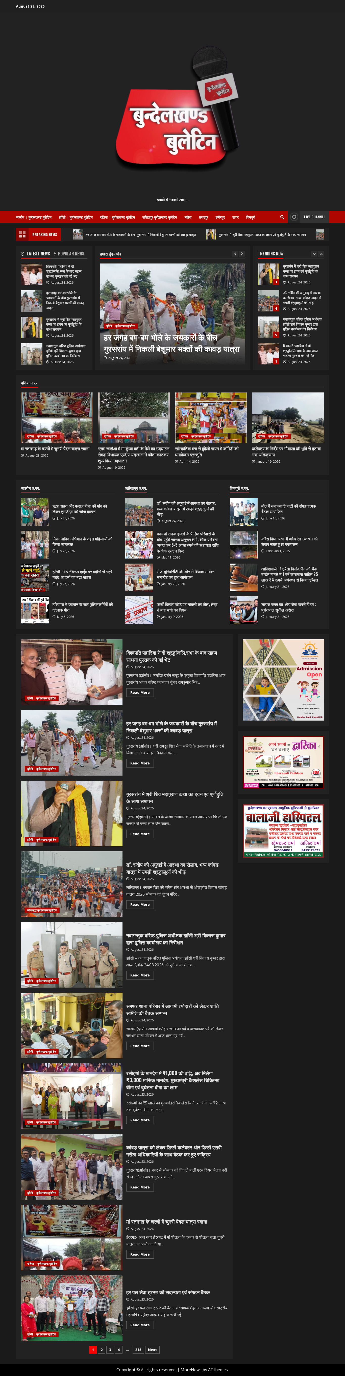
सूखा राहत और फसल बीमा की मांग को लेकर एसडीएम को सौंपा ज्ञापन (35, 512)
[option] (174, 313)
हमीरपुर (220, 217)
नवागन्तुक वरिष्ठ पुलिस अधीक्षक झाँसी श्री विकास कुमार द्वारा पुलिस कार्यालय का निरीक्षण (268, 300)
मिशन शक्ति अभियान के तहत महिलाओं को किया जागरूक (35, 545)
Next (152, 1349)
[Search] (282, 217)
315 (138, 1349)
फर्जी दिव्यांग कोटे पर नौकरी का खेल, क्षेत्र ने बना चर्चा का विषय (139, 610)
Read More (142, 693)
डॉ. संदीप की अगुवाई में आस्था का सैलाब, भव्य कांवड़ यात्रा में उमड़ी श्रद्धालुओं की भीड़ (268, 274)
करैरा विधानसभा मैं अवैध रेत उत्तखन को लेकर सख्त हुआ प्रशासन (244, 545)
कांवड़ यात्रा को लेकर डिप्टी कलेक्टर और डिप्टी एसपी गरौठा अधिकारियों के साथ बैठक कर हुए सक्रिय (71, 1167)
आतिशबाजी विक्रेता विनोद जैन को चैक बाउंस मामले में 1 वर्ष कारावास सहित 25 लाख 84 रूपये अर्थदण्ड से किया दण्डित (244, 577)
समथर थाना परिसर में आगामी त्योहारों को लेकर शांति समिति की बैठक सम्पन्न (71, 1025)
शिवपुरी (250, 217)
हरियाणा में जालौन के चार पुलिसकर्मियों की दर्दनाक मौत (35, 610)
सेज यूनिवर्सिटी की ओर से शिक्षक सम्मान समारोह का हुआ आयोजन (139, 577)
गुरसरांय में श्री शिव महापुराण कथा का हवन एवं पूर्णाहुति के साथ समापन (212, 234)
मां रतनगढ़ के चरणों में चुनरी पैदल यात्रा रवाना (55, 448)
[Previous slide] (235, 254)
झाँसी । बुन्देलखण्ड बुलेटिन (76, 217)
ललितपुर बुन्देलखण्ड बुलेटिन (159, 217)
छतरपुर (203, 217)
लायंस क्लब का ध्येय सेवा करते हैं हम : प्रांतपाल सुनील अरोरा (244, 610)
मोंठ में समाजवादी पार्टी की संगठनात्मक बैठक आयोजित (244, 512)
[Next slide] (242, 254)
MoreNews (191, 1369)
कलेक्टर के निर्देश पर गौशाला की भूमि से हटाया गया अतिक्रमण (286, 451)
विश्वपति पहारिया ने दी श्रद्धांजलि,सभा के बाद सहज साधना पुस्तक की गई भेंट (268, 327)
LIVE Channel (314, 216)
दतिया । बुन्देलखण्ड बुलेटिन (117, 217)
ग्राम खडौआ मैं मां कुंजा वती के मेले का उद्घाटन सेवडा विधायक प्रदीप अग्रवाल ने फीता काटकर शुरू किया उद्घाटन (133, 454)
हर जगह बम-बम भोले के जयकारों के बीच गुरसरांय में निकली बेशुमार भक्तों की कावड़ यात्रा (91, 234)
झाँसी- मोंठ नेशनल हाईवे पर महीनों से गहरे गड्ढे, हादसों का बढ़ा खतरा (35, 577)
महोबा (188, 217)
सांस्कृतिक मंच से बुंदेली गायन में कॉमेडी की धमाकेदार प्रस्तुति (207, 451)
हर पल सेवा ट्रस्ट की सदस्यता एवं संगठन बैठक (71, 1308)
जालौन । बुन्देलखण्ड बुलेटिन (34, 217)
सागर (235, 217)
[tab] (37, 254)
